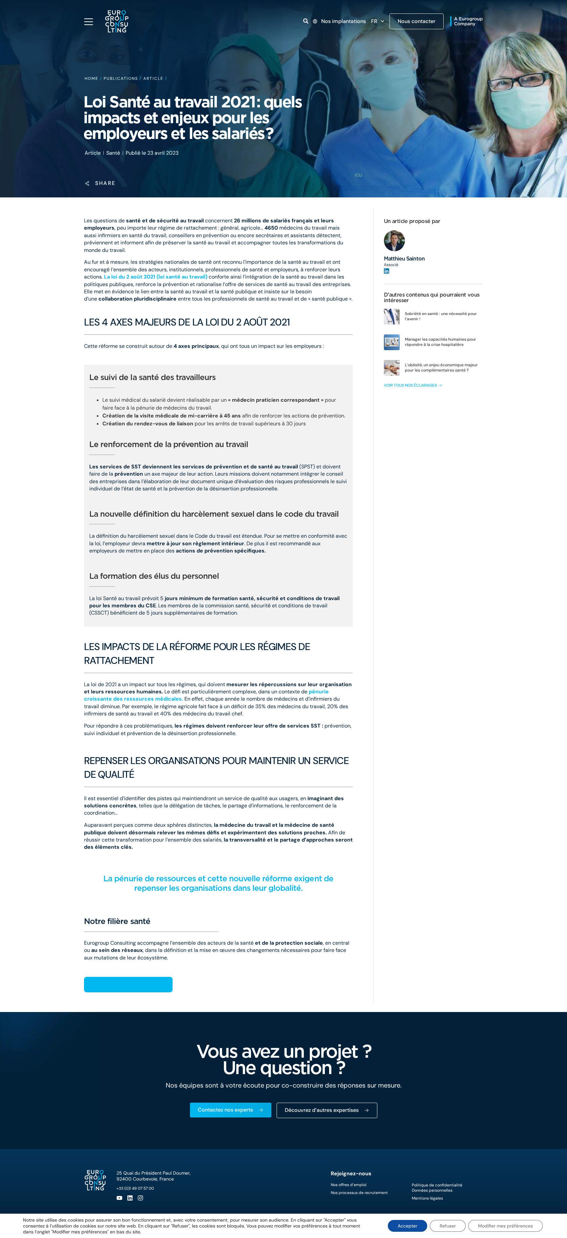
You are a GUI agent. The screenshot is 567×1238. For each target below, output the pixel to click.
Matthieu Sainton (404, 259)
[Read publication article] (392, 317)
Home (91, 78)
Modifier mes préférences (505, 1226)
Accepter (407, 1226)
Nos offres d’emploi (349, 1184)
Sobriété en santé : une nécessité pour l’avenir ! (441, 316)
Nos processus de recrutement (359, 1192)
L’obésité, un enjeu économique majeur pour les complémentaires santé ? (441, 367)
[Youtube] (119, 1198)
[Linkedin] (130, 1198)
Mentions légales (427, 1198)
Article (153, 78)
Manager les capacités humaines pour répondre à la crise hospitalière (440, 342)
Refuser (448, 1226)
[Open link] (305, 21)
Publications (121, 78)
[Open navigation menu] (88, 22)
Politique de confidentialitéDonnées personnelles (437, 1187)
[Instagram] (140, 1198)
